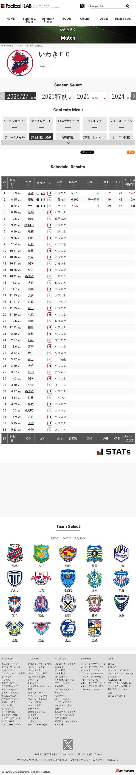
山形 (31, 289)
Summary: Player (48, 20)
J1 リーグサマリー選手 (92, 667)
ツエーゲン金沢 (62, 683)
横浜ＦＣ (32, 689)
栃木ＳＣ (59, 667)
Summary (86, 658)
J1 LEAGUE (6, 658)
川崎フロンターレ (9, 689)
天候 (89, 182)
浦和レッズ (6, 670)
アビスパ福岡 (7, 721)
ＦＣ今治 (32, 715)
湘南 (31, 263)
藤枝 (31, 199)
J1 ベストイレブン (90, 670)
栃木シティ (33, 683)
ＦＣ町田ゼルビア (9, 686)
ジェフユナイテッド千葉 (13, 673)
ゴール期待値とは (116, 696)
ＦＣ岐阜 (59, 686)
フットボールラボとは (118, 670)
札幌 (31, 244)
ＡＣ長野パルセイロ (64, 680)
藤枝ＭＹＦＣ (34, 708)
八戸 (31, 295)
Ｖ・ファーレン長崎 (11, 724)
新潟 (31, 212)
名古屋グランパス (9, 699)
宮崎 (31, 302)
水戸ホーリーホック (11, 667)
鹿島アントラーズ (9, 664)
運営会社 (82, 754)
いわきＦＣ (33, 680)
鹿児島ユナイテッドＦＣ (66, 721)
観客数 (73, 182)
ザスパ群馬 (60, 670)
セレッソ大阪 (7, 708)
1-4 (43, 206)
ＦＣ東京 (5, 680)
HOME (11, 18)
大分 (31, 206)
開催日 (12, 182)
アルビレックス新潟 (37, 699)
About (104, 18)
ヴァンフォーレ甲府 (37, 696)
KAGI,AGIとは (114, 680)
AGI (105, 182)
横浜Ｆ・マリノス (9, 692)
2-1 (43, 193)
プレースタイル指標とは (119, 683)
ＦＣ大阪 (59, 692)
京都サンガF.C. (8, 702)
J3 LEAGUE (60, 658)
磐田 (31, 270)
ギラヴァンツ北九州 (64, 715)
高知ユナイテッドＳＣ (65, 712)
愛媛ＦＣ (59, 708)
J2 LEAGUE (33, 658)
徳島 (31, 218)
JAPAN (66, 18)
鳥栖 (31, 231)
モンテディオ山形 (36, 676)
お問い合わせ (94, 754)
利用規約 (39, 754)
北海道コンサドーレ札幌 (39, 664)
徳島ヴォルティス (36, 712)
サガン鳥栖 (33, 718)
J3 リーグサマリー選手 (92, 686)
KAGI (117, 182)
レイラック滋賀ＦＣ (64, 689)
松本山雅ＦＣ (61, 676)
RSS (131, 152)
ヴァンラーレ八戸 (36, 667)
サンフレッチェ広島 (11, 718)
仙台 (31, 238)
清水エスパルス (8, 696)
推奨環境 (49, 754)
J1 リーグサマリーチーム (93, 664)
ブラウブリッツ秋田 (37, 673)
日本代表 (112, 667)
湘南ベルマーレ (35, 692)
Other (111, 658)
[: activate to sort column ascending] (50, 183)
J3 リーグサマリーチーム (93, 683)
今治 (31, 193)
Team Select (123, 18)
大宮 (31, 282)
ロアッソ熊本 (61, 718)
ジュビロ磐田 (34, 705)
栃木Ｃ (29, 276)
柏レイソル (6, 676)
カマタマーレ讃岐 (63, 705)
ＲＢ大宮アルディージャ (39, 686)
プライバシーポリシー (65, 754)
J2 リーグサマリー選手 (92, 676)
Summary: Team (29, 20)
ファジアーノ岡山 (9, 715)
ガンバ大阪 (6, 705)
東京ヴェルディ (8, 683)
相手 (28, 182)
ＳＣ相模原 (60, 673)
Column (85, 18)
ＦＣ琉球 (59, 724)
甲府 (31, 257)
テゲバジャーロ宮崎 (37, 724)
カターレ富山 (34, 702)
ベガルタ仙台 (34, 670)
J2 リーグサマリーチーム (93, 673)
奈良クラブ (60, 696)
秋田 (31, 250)
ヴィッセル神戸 (8, 712)
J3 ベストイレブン (90, 689)
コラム (111, 664)
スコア (40, 183)
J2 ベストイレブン (90, 680)
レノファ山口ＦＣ (63, 702)
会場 (60, 182)
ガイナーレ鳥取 (62, 699)
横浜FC (29, 225)
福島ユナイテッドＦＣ (65, 664)
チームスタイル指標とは (119, 686)
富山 (31, 308)
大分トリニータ (35, 721)
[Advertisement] (68, 488)
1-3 (43, 199)
